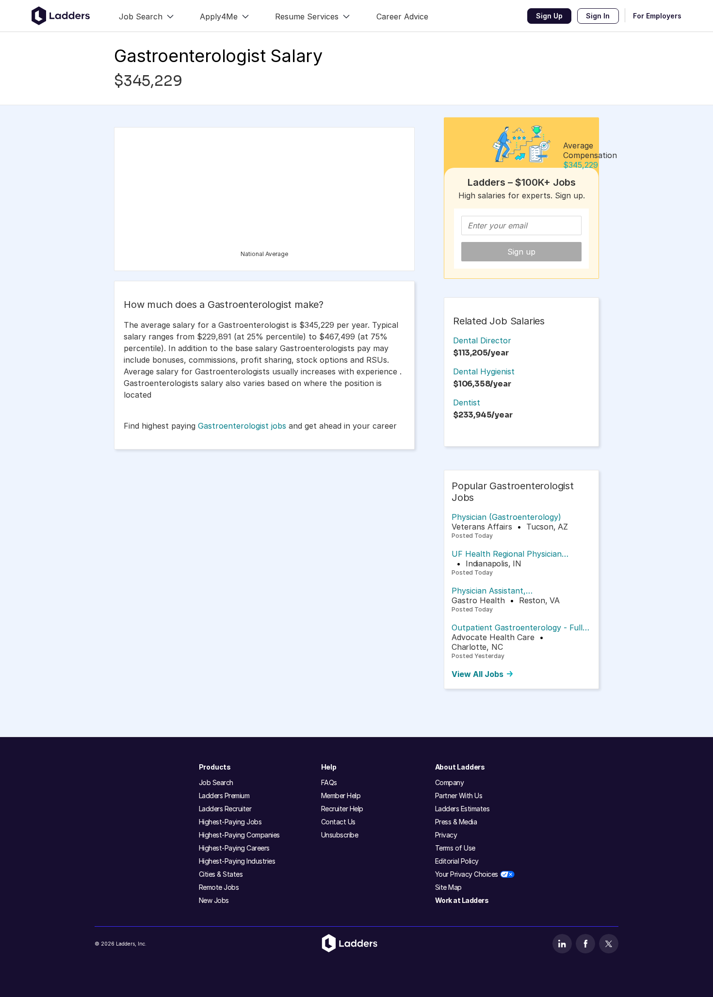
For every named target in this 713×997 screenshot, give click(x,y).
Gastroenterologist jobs (242, 426)
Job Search (216, 782)
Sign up (521, 252)
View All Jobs (477, 674)
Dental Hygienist (484, 371)
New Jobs (214, 900)
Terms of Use (455, 848)
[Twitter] (608, 943)
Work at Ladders (462, 900)
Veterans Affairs (482, 526)
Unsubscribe (339, 835)
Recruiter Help (342, 808)
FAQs (329, 782)
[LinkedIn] (562, 943)
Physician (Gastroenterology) (506, 517)
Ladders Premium (224, 795)
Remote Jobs (219, 887)
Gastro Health (478, 600)
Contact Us (338, 822)
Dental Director (482, 340)
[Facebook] (585, 943)
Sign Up (549, 16)
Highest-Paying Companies (239, 835)
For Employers (657, 16)
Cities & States (221, 874)
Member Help (341, 795)
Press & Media (456, 822)
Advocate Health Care (493, 637)
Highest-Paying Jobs (230, 822)
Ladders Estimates (462, 808)
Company (449, 782)
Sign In (598, 16)
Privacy (446, 835)
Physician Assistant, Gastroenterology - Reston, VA (510, 590)
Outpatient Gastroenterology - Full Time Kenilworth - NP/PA (517, 627)
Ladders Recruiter (225, 808)
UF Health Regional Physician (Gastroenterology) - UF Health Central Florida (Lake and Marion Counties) (513, 554)
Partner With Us (459, 795)
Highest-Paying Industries (237, 861)
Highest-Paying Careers (234, 848)
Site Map (448, 887)
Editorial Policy (457, 861)
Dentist (466, 402)
